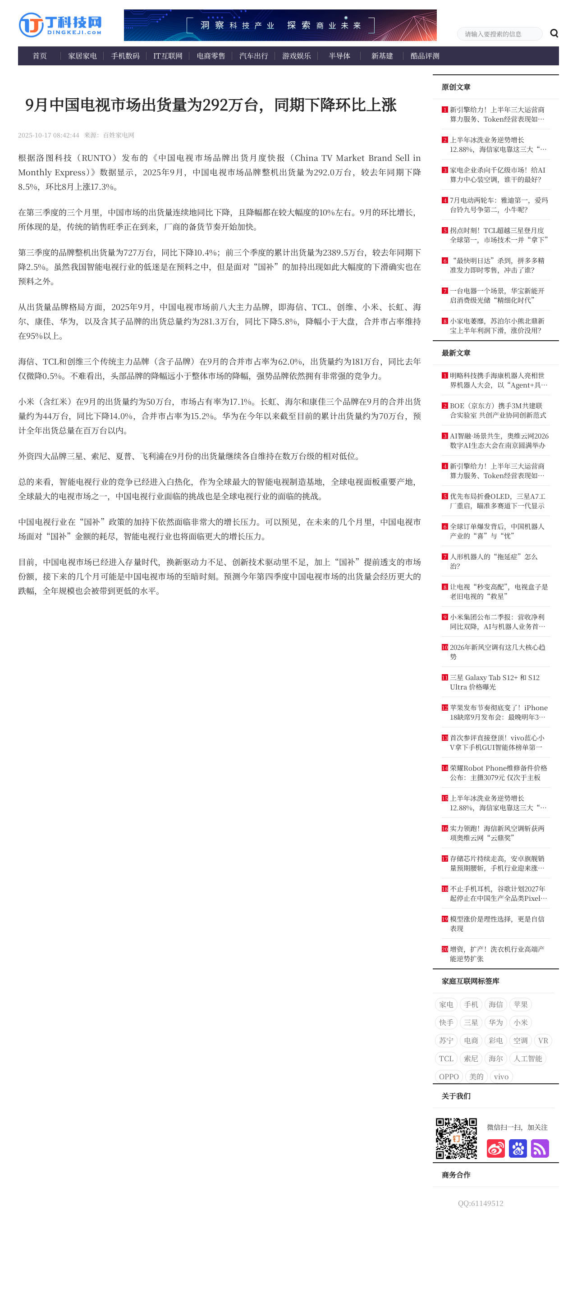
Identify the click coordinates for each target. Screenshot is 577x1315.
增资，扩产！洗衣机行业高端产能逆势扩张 (497, 953)
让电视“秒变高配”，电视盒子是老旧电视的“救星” (499, 591)
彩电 (496, 1040)
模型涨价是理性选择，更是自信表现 (497, 923)
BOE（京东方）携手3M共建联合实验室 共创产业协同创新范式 (498, 410)
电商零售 (211, 55)
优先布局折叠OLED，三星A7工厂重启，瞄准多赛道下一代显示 (497, 500)
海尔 (496, 1058)
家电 (446, 1004)
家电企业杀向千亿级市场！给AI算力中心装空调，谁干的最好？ (497, 174)
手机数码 (125, 55)
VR (543, 1040)
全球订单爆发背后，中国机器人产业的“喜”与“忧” (497, 530)
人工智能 (527, 1058)
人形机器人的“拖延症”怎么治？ (494, 561)
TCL (446, 1058)
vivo (501, 1076)
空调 (520, 1040)
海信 (496, 1004)
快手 (446, 1022)
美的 (476, 1076)
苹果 (520, 1004)
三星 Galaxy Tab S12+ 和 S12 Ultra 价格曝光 (495, 681)
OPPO (449, 1076)
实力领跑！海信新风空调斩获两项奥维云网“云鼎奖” (497, 832)
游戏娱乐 (296, 55)
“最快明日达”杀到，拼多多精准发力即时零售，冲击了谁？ (497, 265)
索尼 (471, 1058)
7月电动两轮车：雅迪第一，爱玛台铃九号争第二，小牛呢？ (499, 204)
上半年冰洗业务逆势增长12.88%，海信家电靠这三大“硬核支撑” (498, 144)
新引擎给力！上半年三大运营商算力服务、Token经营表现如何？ (497, 114)
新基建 (382, 55)
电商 (471, 1040)
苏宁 (446, 1040)
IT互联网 (168, 55)
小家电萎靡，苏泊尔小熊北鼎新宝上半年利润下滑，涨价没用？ (497, 325)
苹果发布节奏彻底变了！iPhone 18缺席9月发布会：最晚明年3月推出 (499, 712)
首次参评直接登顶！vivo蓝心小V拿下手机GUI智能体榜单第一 (497, 742)
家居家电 (82, 55)
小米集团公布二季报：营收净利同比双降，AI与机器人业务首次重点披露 (497, 621)
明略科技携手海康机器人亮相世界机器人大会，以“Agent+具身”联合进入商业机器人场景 (497, 379)
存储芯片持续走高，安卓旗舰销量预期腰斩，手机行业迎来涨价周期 (497, 863)
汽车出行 (253, 55)
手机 (471, 1004)
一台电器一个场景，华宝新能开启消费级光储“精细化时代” (497, 295)
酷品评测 (425, 55)
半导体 (339, 55)
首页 (39, 55)
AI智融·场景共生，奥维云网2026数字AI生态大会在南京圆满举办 (499, 440)
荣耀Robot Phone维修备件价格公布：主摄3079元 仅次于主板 (498, 772)
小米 (520, 1022)
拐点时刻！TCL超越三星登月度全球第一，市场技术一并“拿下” (499, 234)
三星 (471, 1022)
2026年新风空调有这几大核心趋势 (497, 651)
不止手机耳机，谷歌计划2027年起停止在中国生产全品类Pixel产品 (498, 893)
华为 (496, 1022)
